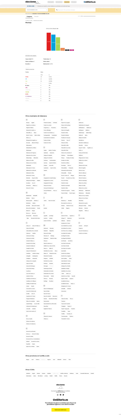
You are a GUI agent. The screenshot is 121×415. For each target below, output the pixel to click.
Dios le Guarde (29, 318)
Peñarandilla (63, 172)
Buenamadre (28, 215)
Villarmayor (81, 190)
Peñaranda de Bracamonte (66, 170)
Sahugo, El (63, 218)
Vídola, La (87, 210)
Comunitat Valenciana (84, 373)
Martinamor (46, 238)
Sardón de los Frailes (65, 276)
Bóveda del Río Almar (35, 218)
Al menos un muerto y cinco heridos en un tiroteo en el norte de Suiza (54, 6)
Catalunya (72, 373)
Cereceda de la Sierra (30, 288)
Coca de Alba (36, 303)
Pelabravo (63, 155)
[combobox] (76, 10)
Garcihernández (53, 160)
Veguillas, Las (90, 147)
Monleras (45, 263)
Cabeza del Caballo (30, 228)
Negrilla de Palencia (48, 308)
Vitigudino (81, 210)
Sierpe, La (73, 283)
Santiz (63, 273)
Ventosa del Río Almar (83, 152)
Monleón (51, 263)
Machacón (46, 228)
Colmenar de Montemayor (31, 306)
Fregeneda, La (46, 127)
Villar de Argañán (82, 167)
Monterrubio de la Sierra (49, 273)
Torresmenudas (64, 316)
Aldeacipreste (29, 145)
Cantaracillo (34, 258)
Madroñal (46, 230)
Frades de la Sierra (47, 125)
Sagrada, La (72, 215)
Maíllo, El (51, 248)
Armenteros (28, 185)
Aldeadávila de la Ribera (31, 147)
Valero (86, 135)
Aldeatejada (28, 165)
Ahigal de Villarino (29, 127)
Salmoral (68, 220)
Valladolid (59, 359)
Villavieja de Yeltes (82, 205)
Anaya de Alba (35, 178)
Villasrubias (81, 200)
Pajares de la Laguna (65, 122)
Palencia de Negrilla (65, 130)
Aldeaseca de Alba (30, 160)
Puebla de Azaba (64, 183)
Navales (45, 298)
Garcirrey (45, 162)
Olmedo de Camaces (48, 316)
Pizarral (62, 178)
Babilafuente (28, 195)
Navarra (65, 375)
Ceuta (77, 373)
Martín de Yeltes (53, 238)
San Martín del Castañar (66, 233)
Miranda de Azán (53, 253)
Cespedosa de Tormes (30, 296)
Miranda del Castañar (48, 255)
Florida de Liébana (47, 122)
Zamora (64, 359)
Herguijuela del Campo (48, 183)
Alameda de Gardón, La (31, 130)
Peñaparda (71, 167)
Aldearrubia (36, 157)
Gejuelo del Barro (52, 162)
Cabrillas (34, 233)
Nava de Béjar (46, 291)
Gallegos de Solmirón (48, 157)
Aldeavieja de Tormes (30, 167)
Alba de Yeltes (37, 135)
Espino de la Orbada (30, 346)
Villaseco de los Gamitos (84, 195)
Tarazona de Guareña (65, 303)
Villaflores (81, 155)
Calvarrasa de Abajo (30, 235)
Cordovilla (28, 308)
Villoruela (80, 208)
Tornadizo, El (69, 313)
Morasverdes (46, 276)
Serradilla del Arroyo (65, 281)
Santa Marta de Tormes (66, 261)
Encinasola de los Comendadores (33, 338)
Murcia (60, 375)
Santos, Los (68, 273)
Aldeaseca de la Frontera (31, 162)
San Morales (63, 240)
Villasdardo (88, 193)
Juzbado (45, 208)
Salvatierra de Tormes (65, 223)
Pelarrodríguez (70, 155)
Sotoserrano (63, 291)
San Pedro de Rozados (65, 243)
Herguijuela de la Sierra (48, 180)
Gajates (45, 150)
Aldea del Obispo (35, 142)
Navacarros (55, 296)
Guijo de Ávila (53, 167)
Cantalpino (28, 258)
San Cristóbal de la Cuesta (66, 225)
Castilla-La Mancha (64, 373)
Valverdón (81, 145)
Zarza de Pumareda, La (83, 230)
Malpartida (51, 230)
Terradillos (63, 311)
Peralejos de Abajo (70, 157)
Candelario (28, 253)
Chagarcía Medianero (30, 298)
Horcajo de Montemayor (49, 188)
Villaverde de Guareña (83, 203)
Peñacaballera (64, 167)
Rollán (62, 208)
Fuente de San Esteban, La (49, 132)
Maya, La (45, 248)
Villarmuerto (87, 190)
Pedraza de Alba (64, 142)
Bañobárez (28, 203)
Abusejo (27, 122)
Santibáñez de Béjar (65, 268)
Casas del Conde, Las (30, 273)
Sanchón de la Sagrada (66, 255)
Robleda (63, 205)
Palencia (37, 359)
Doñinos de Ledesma (30, 321)
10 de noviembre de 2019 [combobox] (32, 9)
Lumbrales (55, 220)
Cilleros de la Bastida (30, 301)
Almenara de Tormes (30, 175)
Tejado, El (69, 306)
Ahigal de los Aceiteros (31, 125)
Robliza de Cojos (69, 205)
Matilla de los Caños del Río (49, 245)
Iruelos (45, 200)
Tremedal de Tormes (65, 318)
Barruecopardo (29, 200)
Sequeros (71, 278)
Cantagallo (28, 255)
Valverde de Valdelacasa (83, 142)
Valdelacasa (88, 127)
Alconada (28, 142)
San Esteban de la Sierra (66, 228)
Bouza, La (28, 213)
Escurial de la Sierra (35, 341)
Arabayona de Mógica (30, 180)
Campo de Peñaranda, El (31, 250)
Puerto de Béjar (64, 193)
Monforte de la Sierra (48, 261)
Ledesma (45, 218)
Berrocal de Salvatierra (30, 208)
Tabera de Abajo (64, 298)
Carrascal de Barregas (30, 266)
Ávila (70, 359)
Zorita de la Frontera (83, 233)
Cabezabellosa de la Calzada (32, 230)
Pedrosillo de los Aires (65, 147)
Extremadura (28, 375)
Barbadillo (35, 195)
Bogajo (33, 210)
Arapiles (38, 180)
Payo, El (68, 140)
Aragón (33, 373)
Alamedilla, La (29, 132)
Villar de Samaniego (83, 180)
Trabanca (71, 316)
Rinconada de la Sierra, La (66, 203)
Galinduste (46, 152)
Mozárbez (51, 281)
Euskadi (92, 373)
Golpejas (45, 165)
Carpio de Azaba (29, 263)
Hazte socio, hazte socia (60, 409)
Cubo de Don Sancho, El (31, 311)
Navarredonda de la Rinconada (50, 303)
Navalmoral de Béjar (53, 298)
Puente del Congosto (65, 190)
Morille (52, 276)
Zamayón (86, 225)
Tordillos (63, 313)
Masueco (45, 240)
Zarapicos (81, 228)
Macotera (52, 228)
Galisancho (52, 152)
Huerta (45, 193)
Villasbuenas (81, 193)
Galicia (34, 375)
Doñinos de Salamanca (31, 323)
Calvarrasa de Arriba (30, 238)
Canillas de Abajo (35, 253)
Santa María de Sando (65, 263)
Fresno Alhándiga (47, 130)
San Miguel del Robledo (66, 238)
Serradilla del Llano (65, 283)
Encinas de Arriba (29, 336)
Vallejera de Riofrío (82, 137)
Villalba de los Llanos (83, 160)
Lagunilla (45, 215)
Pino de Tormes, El (65, 175)
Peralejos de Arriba (65, 160)
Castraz (27, 286)
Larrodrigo (51, 215)
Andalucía (28, 373)
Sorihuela (69, 288)
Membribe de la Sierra (48, 250)
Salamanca (69, 218)
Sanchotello (63, 250)
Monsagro (46, 266)
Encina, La (28, 333)
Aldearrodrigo (29, 157)
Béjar (28, 218)
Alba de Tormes (29, 135)
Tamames (63, 301)
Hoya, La (55, 190)
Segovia (49, 359)
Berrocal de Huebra (36, 205)
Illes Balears (40, 375)
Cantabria (49, 373)
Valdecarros (81, 122)
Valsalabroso (81, 140)
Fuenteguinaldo (47, 135)
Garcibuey (46, 160)
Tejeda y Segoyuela (65, 308)
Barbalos (28, 198)
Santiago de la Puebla (65, 266)
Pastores (63, 140)
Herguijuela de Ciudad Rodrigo (50, 178)
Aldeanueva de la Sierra (31, 155)
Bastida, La (36, 200)
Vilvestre (86, 208)
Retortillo (70, 200)
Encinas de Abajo (35, 333)
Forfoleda (55, 122)
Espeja (33, 344)
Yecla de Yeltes (82, 218)
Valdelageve (81, 130)
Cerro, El (33, 293)
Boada (38, 208)
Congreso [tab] (29, 16)
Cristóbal (34, 308)
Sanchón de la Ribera (65, 253)
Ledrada (50, 218)
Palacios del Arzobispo (65, 125)
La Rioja (46, 375)
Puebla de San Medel (65, 185)
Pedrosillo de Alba (65, 145)
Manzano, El (46, 235)
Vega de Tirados (82, 147)
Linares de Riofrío (47, 220)
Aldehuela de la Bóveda (31, 170)
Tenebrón (73, 308)
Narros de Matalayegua (48, 288)
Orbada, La (46, 318)
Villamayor (81, 162)
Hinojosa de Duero (47, 185)
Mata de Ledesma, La (48, 243)
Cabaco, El (28, 225)
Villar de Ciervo (82, 170)
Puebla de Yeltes (64, 188)
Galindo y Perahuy (52, 150)
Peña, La (69, 165)
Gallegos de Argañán (48, 155)
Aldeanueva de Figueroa (31, 152)
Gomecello (51, 165)
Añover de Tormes (30, 188)
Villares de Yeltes (82, 185)
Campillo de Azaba (30, 248)
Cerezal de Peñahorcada (31, 291)
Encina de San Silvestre (30, 331)
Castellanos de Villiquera (31, 281)
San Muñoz (70, 240)
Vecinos (86, 145)
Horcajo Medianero (47, 190)
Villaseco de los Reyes (83, 198)
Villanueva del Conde (83, 165)
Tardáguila (63, 306)
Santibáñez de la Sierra (66, 271)
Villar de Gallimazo (82, 172)
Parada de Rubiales (65, 135)
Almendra (28, 178)
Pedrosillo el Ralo (64, 150)
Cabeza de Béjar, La (36, 225)
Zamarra (80, 225)
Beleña (34, 203)
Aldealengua (28, 150)
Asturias (38, 373)
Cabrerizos (28, 233)
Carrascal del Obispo (30, 268)
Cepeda (32, 286)
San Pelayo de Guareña (66, 248)
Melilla (56, 375)
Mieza (56, 250)
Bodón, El (28, 210)
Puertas (73, 190)
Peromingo (63, 165)
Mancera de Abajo (47, 233)
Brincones (34, 213)
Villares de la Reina (83, 183)
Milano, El (46, 253)
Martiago (52, 235)
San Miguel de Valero (65, 235)
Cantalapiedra (35, 255)
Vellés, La (80, 150)
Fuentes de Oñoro (47, 142)
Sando (70, 258)
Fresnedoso (53, 127)
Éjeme (38, 346)
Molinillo (51, 258)
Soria (54, 359)
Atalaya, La (35, 185)
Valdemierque (81, 132)
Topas (69, 311)
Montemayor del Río (48, 268)
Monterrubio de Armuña (48, 271)
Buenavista (35, 215)
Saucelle (73, 276)
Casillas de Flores (29, 276)
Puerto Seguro (72, 193)
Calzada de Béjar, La (30, 240)
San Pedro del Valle (65, 245)
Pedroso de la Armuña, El (66, 152)
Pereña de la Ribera (65, 162)
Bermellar (28, 205)
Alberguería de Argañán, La (31, 140)
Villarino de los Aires (83, 188)
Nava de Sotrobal (47, 296)
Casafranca (28, 271)
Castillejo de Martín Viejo (31, 283)
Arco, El (33, 183)
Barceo (33, 198)
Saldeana (63, 220)
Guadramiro (46, 167)
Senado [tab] (36, 16)
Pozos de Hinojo (64, 180)
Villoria (89, 205)
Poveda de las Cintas (70, 178)
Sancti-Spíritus (64, 258)
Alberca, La (28, 137)
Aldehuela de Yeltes (30, 172)
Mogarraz (46, 258)
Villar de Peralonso (82, 178)
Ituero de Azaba (52, 200)
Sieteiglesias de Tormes (66, 286)
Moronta (51, 278)
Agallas (32, 122)
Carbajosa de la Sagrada (31, 261)
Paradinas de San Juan (65, 137)
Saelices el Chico (64, 215)
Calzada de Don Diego (30, 243)
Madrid (51, 375)
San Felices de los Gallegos (66, 230)
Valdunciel (81, 135)
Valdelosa (87, 130)
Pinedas (69, 172)
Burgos (27, 359)
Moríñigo (45, 281)
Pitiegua (72, 175)
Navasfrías (46, 306)
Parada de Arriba (64, 132)
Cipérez (38, 301)
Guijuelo (45, 170)
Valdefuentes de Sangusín (84, 125)
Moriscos (45, 278)
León (33, 359)
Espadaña (28, 344)
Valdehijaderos (82, 127)
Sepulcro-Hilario (64, 278)
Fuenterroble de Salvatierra (49, 137)
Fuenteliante (54, 135)
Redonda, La (63, 200)
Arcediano (28, 183)
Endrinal (27, 341)
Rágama (67, 208)
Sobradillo (63, 288)
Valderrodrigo (88, 132)
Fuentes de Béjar (47, 140)
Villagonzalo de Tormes (83, 157)
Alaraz (35, 132)
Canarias (43, 373)
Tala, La (71, 298)
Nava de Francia (47, 293)
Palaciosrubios (64, 127)
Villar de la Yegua (82, 175)
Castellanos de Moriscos (31, 278)
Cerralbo (28, 293)
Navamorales (46, 301)
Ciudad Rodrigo (29, 303)
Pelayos (62, 157)
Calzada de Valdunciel (30, 245)
